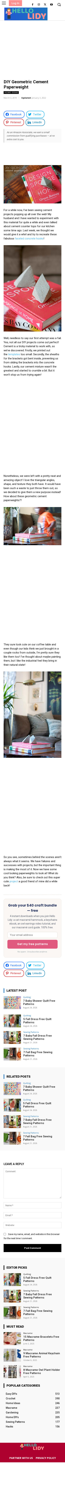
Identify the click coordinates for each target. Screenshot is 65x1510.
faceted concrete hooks (29, 238)
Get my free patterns (32, 944)
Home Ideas (11, 92)
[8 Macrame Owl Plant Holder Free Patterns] (12, 1371)
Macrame (27, 1333)
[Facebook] (32, 5)
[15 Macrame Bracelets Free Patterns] (12, 1338)
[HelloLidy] (26, 13)
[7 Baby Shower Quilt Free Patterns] (12, 1002)
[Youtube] (51, 5)
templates (14, 354)
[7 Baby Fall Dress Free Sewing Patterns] (12, 1037)
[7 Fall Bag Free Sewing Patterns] (12, 1054)
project (14, 881)
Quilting (27, 997)
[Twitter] (45, 5)
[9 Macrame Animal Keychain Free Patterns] (12, 1355)
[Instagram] (39, 5)
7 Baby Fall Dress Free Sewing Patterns (37, 1037)
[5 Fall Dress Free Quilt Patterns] (12, 1020)
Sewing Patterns (31, 1032)
